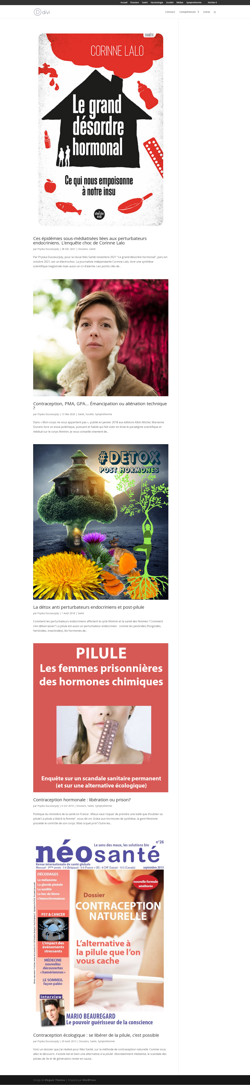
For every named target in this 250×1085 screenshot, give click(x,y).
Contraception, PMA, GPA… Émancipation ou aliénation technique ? (100, 405)
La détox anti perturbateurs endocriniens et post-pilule (88, 607)
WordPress (89, 1080)
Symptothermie (194, 3)
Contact (170, 12)
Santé (145, 3)
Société (169, 3)
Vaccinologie (157, 3)
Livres (206, 12)
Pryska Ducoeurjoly (48, 249)
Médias (180, 3)
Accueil (124, 3)
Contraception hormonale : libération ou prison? (82, 800)
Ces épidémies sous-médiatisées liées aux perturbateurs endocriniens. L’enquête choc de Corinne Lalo (90, 240)
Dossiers (134, 3)
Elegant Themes (55, 1080)
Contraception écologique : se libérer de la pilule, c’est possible (96, 1035)
